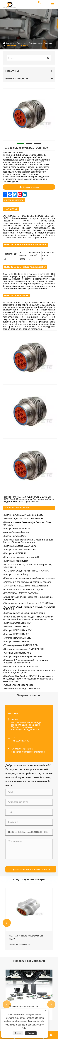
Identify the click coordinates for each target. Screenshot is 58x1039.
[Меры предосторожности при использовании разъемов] (29, 985)
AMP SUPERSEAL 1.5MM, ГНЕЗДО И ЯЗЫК (26, 586)
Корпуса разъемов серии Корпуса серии (24, 613)
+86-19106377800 (20, 741)
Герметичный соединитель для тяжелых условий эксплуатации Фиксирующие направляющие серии (28, 618)
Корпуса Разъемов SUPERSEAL (20, 550)
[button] (7, 923)
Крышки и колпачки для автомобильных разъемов (29, 578)
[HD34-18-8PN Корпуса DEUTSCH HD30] (29, 909)
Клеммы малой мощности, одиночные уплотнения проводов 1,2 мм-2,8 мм (29, 671)
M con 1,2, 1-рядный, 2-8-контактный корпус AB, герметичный (27, 565)
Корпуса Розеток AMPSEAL (18, 528)
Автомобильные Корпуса (16, 532)
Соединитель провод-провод (18, 685)
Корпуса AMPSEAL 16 (15, 553)
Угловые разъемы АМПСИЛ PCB (21, 645)
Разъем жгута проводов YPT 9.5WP (22, 688)
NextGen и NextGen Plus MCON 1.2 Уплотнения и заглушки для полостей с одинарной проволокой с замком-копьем (28, 678)
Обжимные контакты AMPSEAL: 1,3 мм (23, 589)
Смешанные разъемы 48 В (17, 653)
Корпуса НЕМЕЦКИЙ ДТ (16, 634)
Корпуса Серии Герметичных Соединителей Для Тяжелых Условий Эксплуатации (28, 541)
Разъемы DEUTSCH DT (16, 626)
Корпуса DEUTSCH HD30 (17, 46)
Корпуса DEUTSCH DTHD (17, 623)
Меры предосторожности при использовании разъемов (23, 1007)
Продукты (21, 43)
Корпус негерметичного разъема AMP (23, 656)
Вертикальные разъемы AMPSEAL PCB (24, 649)
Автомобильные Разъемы (40, 43)
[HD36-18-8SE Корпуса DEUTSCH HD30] (29, 114)
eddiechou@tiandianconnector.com (28, 752)
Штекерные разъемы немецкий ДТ (21, 557)
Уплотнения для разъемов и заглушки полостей (28, 582)
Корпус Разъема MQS (15, 536)
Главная (10, 43)
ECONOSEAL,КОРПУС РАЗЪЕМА (21, 593)
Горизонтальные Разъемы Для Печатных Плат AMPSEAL (27, 523)
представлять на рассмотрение (31, 869)
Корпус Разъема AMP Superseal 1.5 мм (23, 515)
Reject (18, 1033)
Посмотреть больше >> (19, 944)
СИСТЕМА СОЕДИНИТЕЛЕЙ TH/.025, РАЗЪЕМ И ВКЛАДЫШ (29, 608)
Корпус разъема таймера (17, 574)
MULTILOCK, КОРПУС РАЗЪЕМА (21, 666)
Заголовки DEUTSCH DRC (17, 638)
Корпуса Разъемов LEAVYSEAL (20, 546)
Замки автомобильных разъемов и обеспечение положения (28, 598)
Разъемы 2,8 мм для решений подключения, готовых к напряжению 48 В (26, 661)
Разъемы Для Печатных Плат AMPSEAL (24, 518)
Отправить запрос (31, 187)
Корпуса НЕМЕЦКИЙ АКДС (18, 630)
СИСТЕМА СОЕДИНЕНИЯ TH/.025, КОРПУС (27, 571)
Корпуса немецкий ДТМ (16, 561)
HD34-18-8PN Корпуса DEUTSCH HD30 (26, 937)
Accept (31, 1033)
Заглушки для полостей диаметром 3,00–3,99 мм (28, 603)
